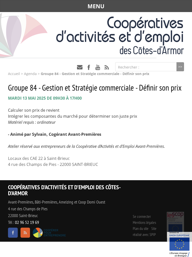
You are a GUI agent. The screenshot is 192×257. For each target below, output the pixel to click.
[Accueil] (96, 35)
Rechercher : (128, 67)
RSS (107, 67)
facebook (89, 67)
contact (80, 67)
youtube (98, 67)
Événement (179, 244)
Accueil (14, 74)
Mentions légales (144, 222)
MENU (96, 6)
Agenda (30, 74)
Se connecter (142, 216)
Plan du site (140, 228)
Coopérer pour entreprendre (49, 233)
